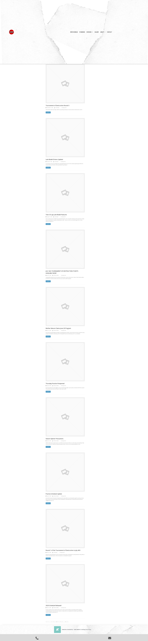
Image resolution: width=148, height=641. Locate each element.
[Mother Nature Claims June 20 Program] (65, 306)
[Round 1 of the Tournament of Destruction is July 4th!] (65, 528)
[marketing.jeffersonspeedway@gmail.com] (109, 638)
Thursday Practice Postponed (55, 383)
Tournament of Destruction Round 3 (57, 105)
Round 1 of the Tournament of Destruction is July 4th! (63, 550)
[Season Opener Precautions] (65, 416)
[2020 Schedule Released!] (65, 583)
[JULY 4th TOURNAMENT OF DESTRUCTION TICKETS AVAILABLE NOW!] (65, 249)
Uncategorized (64, 107)
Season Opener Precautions (54, 439)
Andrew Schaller (56, 275)
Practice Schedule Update (54, 494)
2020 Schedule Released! (53, 605)
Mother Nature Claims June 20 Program (58, 328)
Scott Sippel (57, 107)
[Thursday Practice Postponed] (65, 361)
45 (65, 621)
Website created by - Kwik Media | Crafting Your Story (76, 629)
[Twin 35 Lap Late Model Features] (65, 192)
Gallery (97, 32)
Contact (109, 32)
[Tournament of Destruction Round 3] (65, 83)
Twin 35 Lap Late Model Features (56, 215)
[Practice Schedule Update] (65, 472)
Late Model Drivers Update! (54, 159)
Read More (48, 112)
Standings (82, 32)
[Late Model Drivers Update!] (65, 137)
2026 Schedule (74, 32)
